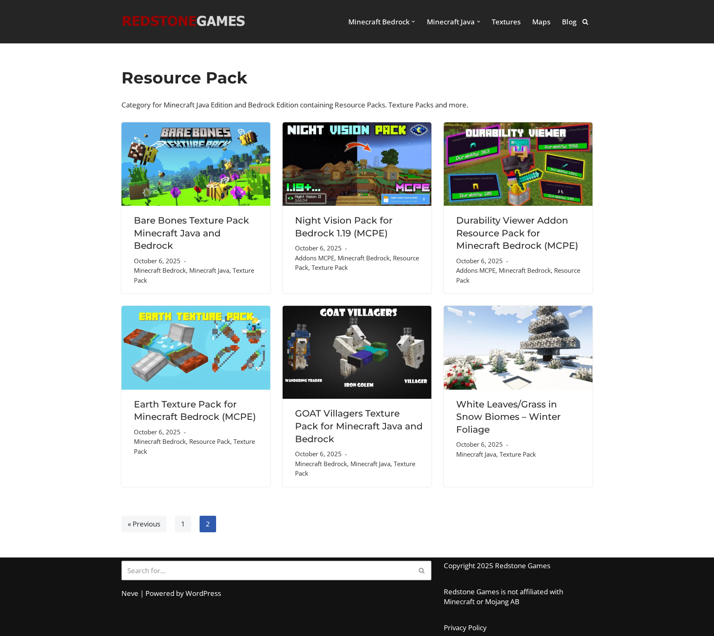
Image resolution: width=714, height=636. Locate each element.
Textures (506, 21)
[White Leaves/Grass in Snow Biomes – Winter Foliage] (518, 347)
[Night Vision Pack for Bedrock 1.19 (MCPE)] (357, 164)
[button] (413, 21)
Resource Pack (209, 441)
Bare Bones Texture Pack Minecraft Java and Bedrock (191, 233)
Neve (129, 593)
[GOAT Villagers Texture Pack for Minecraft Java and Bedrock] (357, 352)
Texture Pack (330, 267)
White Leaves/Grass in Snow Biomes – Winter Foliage (508, 417)
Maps (541, 21)
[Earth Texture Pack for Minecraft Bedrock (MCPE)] (195, 347)
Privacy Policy (465, 627)
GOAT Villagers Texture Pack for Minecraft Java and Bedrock (359, 426)
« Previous (144, 524)
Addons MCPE (314, 258)
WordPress (203, 593)
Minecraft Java (209, 270)
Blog (569, 21)
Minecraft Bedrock (160, 270)
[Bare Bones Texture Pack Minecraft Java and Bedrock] (195, 164)
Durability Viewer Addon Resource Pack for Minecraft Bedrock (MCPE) (517, 233)
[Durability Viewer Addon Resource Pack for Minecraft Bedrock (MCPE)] (518, 164)
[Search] (585, 22)
